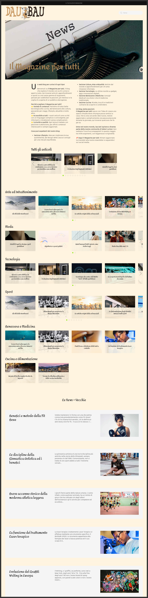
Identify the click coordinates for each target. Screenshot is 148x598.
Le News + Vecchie (74, 400)
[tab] (63, 175)
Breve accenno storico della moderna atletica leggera (28, 496)
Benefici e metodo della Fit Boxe (27, 418)
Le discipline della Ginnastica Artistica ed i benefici (25, 459)
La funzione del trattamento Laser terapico (28, 535)
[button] (33, 164)
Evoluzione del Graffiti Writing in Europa (24, 574)
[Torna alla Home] (25, 12)
